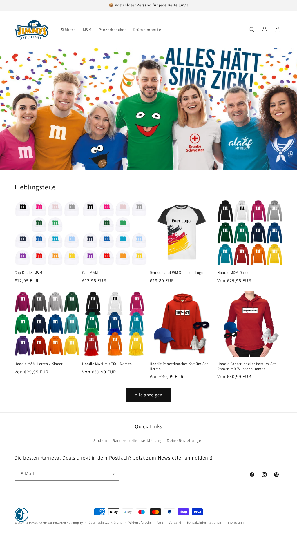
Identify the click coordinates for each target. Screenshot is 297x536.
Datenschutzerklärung (105, 522)
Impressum (235, 522)
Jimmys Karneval (39, 523)
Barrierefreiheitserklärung (137, 440)
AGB (160, 522)
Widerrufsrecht (139, 522)
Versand (175, 522)
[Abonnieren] (112, 474)
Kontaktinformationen (204, 522)
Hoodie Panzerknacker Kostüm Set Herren (179, 366)
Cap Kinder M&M (28, 272)
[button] (251, 29)
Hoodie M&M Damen (234, 272)
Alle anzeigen (148, 395)
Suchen (100, 440)
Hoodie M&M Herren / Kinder (39, 364)
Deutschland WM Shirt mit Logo (176, 272)
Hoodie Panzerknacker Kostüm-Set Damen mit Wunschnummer (246, 366)
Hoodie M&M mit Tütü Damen (107, 364)
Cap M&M (90, 272)
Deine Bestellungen (185, 440)
